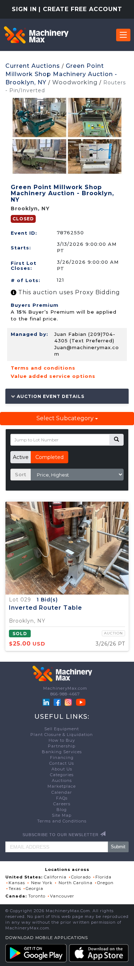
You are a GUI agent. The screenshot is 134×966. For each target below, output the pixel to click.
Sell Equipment (61, 728)
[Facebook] (57, 701)
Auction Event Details (49, 396)
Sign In (24, 9)
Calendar (61, 792)
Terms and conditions (43, 368)
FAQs (62, 798)
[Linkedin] (47, 701)
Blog (61, 809)
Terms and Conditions (61, 821)
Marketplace (62, 786)
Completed (49, 457)
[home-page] (36, 35)
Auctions (62, 780)
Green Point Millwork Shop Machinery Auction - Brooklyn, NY (61, 74)
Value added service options (53, 376)
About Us (61, 769)
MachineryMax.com (65, 688)
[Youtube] (81, 701)
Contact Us (61, 763)
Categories (62, 774)
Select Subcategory (65, 418)
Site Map (61, 815)
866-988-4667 (65, 694)
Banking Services (62, 751)
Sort (20, 474)
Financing (62, 757)
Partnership (61, 746)
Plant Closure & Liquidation (61, 734)
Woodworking (75, 82)
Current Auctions (32, 65)
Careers (61, 803)
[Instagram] (69, 701)
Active (21, 457)
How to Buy (62, 740)
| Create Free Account (80, 9)
